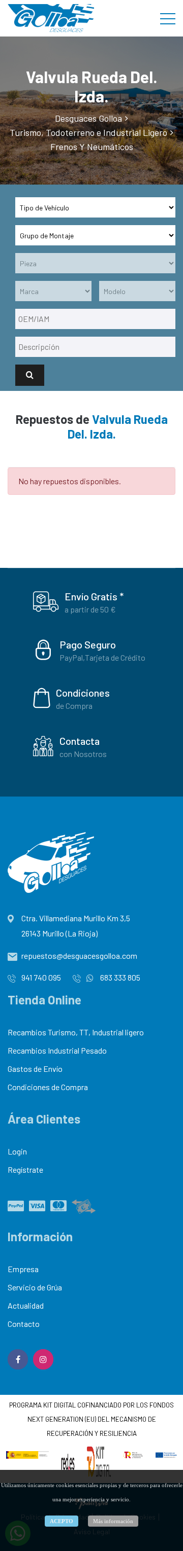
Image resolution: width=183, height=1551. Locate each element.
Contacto (24, 1323)
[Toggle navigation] (167, 18)
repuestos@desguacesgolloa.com (79, 955)
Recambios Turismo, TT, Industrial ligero (76, 1032)
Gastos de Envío (35, 1068)
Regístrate (25, 1169)
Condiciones (83, 693)
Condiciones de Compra (48, 1087)
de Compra (74, 705)
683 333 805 (119, 977)
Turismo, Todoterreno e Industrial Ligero (88, 132)
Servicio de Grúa (35, 1287)
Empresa (23, 1269)
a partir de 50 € (90, 609)
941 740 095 (41, 977)
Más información (113, 1521)
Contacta (79, 741)
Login (17, 1151)
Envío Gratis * (94, 596)
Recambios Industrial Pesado (57, 1050)
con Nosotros (83, 754)
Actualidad (26, 1305)
